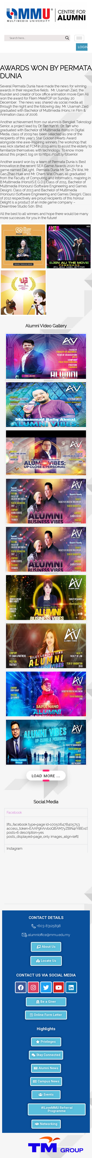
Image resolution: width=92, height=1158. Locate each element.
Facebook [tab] (14, 812)
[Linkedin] (71, 987)
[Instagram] (33, 987)
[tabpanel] (46, 830)
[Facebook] (21, 987)
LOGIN (83, 47)
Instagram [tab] (14, 849)
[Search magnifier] (67, 38)
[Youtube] (58, 987)
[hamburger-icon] (79, 38)
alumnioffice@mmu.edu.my (48, 935)
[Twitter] (46, 987)
